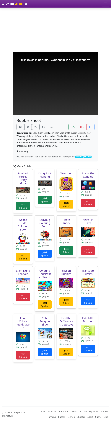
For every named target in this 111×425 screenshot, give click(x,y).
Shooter (81, 416)
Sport (90, 416)
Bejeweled (94, 411)
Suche (98, 416)
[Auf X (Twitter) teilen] (28, 127)
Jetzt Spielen (23, 206)
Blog (106, 416)
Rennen (71, 416)
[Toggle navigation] (105, 3)
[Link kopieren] (51, 127)
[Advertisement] (55, 30)
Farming (52, 416)
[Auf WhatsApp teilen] (36, 127)
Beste (43, 411)
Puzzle (61, 416)
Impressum (7, 415)
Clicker (104, 411)
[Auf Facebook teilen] (20, 127)
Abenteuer (63, 411)
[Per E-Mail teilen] (43, 127)
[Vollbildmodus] (90, 127)
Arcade (83, 411)
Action (74, 411)
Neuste (52, 411)
